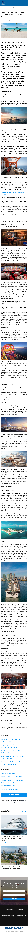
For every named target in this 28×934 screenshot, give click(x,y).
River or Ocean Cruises (18, 21)
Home (2, 7)
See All (24, 811)
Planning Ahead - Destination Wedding (10, 789)
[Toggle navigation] (26, 2)
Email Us (12, 800)
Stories (6, 7)
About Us (20, 909)
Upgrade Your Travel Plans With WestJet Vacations (13, 776)
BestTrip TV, (20, 74)
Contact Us (14, 912)
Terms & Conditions (10, 909)
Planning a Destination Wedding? (8, 785)
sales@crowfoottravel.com (11, 915)
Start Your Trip (14, 795)
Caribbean (6, 21)
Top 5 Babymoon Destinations (8, 773)
